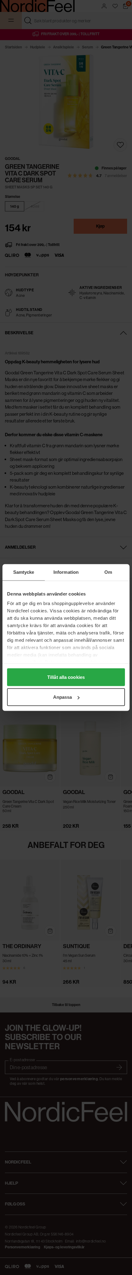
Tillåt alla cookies (66, 676)
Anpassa (62, 697)
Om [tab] (108, 572)
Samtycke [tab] (23, 572)
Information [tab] (66, 572)
